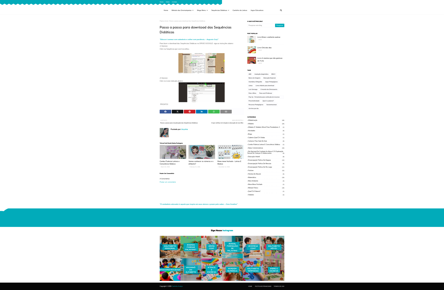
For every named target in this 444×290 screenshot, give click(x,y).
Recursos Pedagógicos (256, 104)
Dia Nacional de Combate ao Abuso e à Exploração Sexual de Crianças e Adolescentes (265, 152)
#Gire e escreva (274, 269)
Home (161, 2)
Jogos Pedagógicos (271, 82)
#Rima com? (211, 247)
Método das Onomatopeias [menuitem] (181, 10)
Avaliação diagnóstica (261, 74)
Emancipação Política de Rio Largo (266, 167)
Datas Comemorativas (266, 148)
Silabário (266, 195)
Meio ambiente (266, 181)
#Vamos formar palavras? (190, 247)
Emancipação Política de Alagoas (266, 160)
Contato (174, 2)
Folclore (266, 170)
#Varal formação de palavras (232, 247)
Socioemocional (271, 104)
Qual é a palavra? (268, 101)
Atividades (266, 130)
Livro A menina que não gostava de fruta (269, 59)
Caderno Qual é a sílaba (266, 137)
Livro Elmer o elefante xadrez (268, 37)
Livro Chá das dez (264, 47)
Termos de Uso (279, 286)
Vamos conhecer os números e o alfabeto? (200, 162)
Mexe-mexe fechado (266, 184)
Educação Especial (270, 78)
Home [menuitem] (166, 10)
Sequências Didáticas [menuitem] (219, 10)
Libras (251, 85)
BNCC (273, 74)
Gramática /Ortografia (255, 82)
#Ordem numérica (232, 269)
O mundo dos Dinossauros (269, 89)
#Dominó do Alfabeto (191, 269)
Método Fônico (266, 188)
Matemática (266, 177)
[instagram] (279, 2)
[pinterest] (283, 2)
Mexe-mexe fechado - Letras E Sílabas (229, 162)
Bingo (266, 134)
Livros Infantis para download (265, 85)
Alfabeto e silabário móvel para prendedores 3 (266, 127)
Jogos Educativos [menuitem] (257, 10)
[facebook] (275, 2)
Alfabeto (266, 124)
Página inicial (164, 21)
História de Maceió (266, 174)
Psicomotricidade (254, 101)
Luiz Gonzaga (253, 89)
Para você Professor (265, 93)
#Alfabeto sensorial (170, 247)
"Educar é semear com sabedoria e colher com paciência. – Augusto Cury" (189, 39)
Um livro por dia (254, 108)
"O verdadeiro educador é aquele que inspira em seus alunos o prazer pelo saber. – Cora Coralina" (198, 204)
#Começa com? (253, 247)
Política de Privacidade (263, 286)
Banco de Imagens (254, 78)
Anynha (184, 129)
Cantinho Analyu (177, 286)
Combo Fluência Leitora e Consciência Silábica (169, 162)
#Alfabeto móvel (274, 247)
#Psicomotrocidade (170, 270)
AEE (250, 74)
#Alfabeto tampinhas (253, 269)
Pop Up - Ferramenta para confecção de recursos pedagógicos (264, 97)
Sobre (168, 2)
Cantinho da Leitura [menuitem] (240, 10)
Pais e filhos (252, 93)
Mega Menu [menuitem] (201, 10)
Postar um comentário (168, 182)
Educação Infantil (266, 156)
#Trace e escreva (211, 269)
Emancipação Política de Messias (266, 163)
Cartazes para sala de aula (266, 141)
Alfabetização (266, 120)
